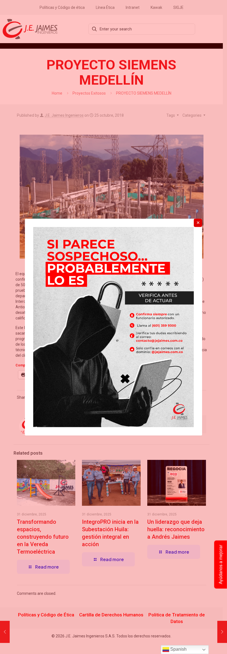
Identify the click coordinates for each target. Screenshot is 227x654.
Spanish (178, 649)
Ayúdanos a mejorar (220, 564)
